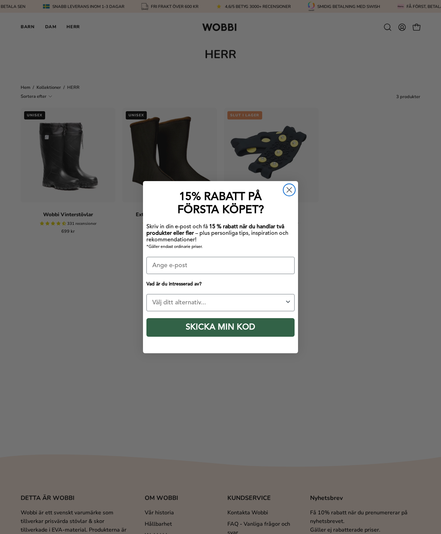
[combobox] (218, 302)
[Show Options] (288, 302)
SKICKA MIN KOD (220, 327)
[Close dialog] (289, 190)
